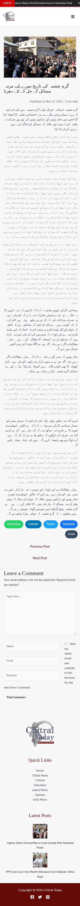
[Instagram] (48, 897)
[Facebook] (32, 897)
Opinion (40, 795)
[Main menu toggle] (73, 16)
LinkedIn (33, 524)
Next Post (40, 558)
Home (40, 770)
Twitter (51, 524)
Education (40, 785)
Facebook (69, 524)
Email (71, 534)
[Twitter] (40, 897)
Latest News (40, 790)
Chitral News (40, 775)
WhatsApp (13, 524)
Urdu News (40, 799)
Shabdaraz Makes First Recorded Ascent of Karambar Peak (35, 3)
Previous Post (40, 546)
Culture (40, 780)
